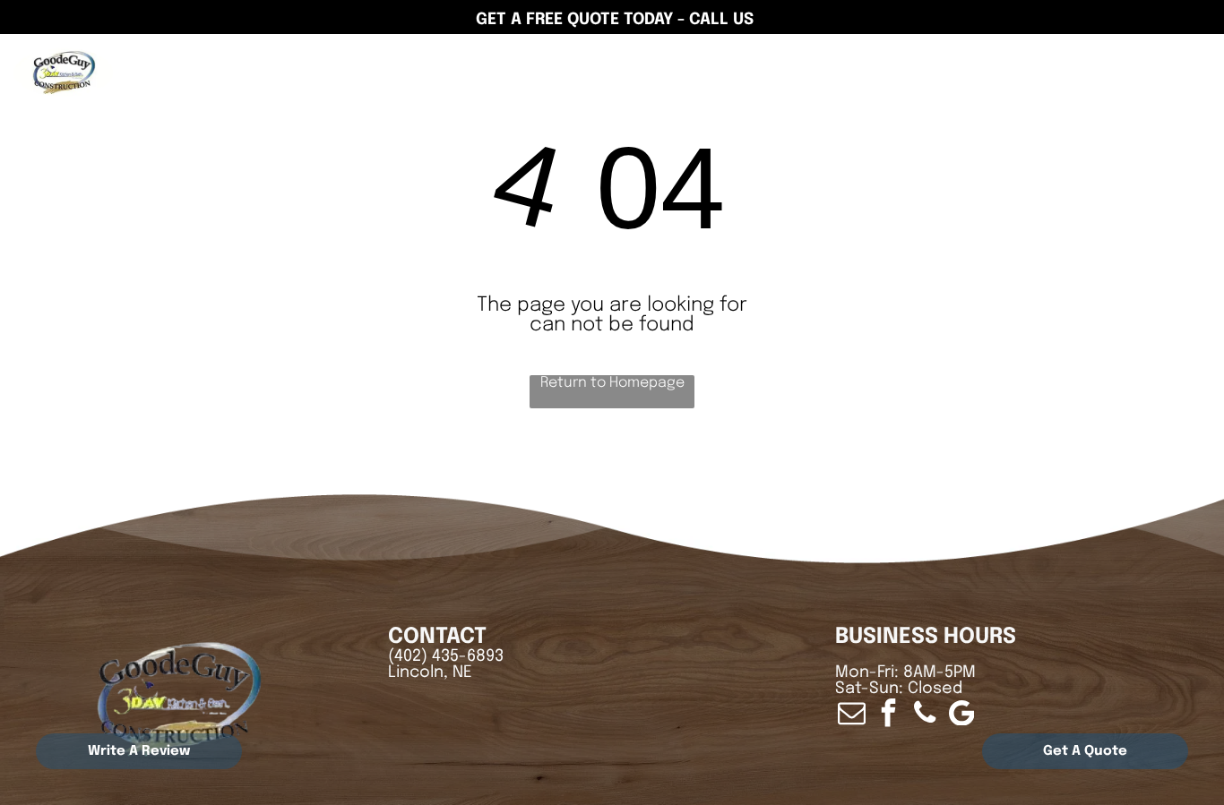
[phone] (925, 715)
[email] (851, 715)
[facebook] (1194, 65)
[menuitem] (365, 66)
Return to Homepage (612, 382)
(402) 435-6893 (446, 656)
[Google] (1158, 65)
